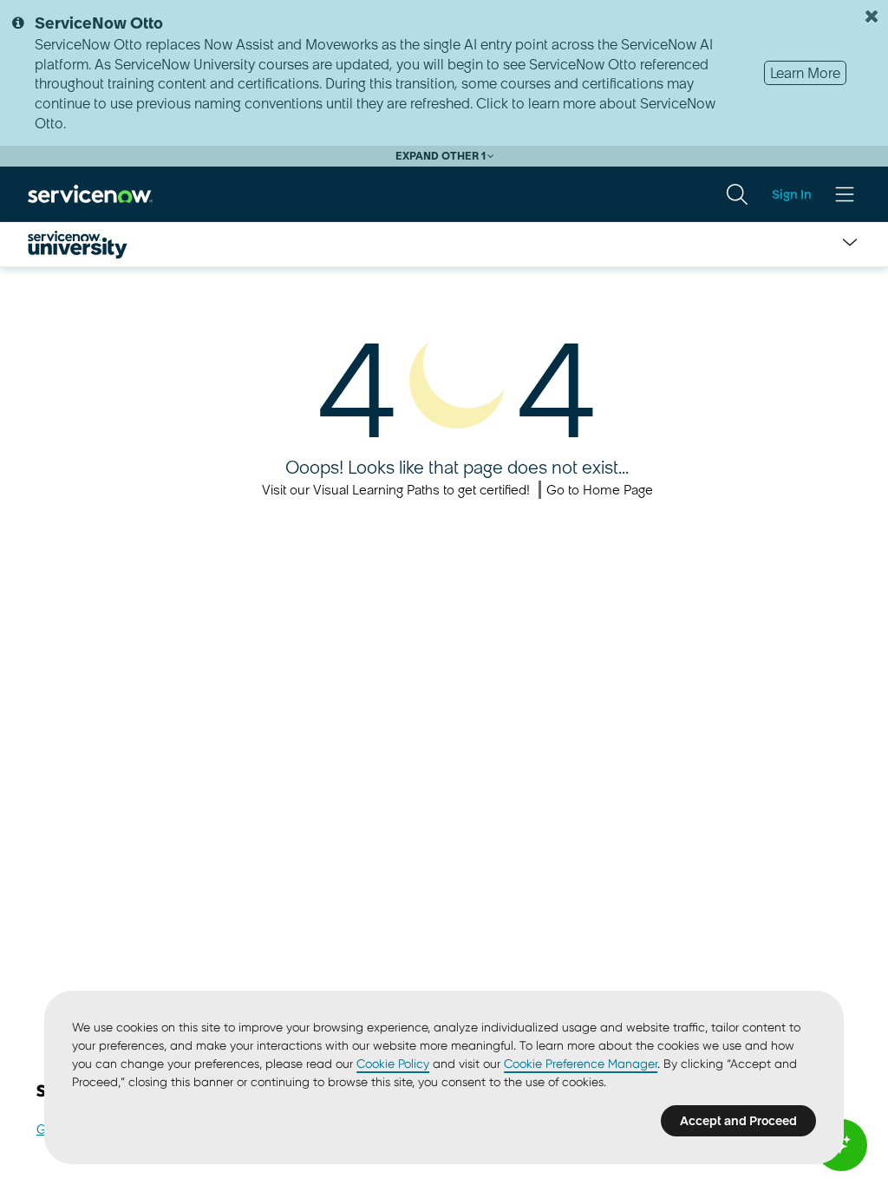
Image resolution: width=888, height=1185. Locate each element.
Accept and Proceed (738, 1121)
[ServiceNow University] (77, 245)
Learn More (805, 73)
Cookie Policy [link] (392, 1063)
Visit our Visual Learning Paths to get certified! (396, 489)
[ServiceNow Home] (90, 193)
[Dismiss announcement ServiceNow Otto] (871, 16)
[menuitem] (737, 194)
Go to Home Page (599, 489)
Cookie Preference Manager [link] (580, 1063)
